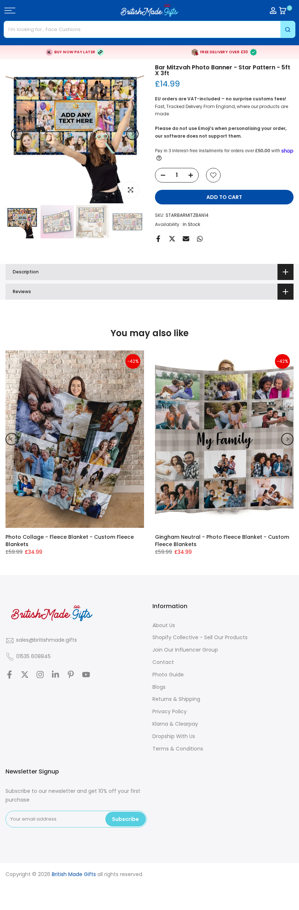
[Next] (132, 134)
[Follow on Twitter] (25, 674)
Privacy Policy (169, 711)
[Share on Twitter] (172, 238)
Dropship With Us (173, 736)
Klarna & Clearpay (175, 723)
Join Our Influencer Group (185, 649)
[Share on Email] (186, 238)
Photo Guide (168, 674)
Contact (163, 662)
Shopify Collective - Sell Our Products (200, 637)
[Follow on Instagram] (40, 674)
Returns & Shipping (176, 699)
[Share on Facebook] (158, 238)
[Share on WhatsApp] (200, 238)
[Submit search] (287, 29)
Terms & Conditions (177, 748)
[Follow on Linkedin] (55, 674)
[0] (282, 10)
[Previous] (17, 134)
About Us (163, 625)
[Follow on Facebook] (9, 674)
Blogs (159, 687)
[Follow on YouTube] (86, 674)
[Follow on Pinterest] (71, 674)
